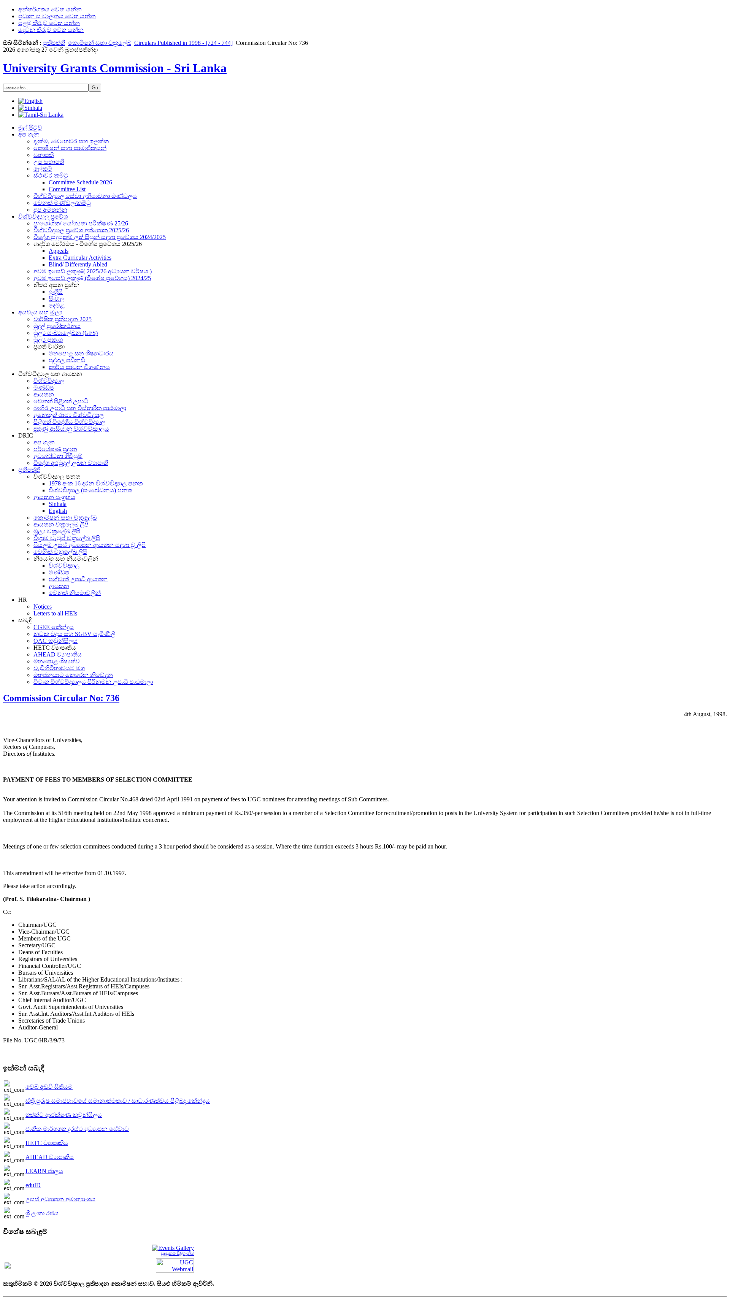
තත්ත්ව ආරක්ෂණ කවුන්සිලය (63, 1115)
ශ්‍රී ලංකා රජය (42, 1213)
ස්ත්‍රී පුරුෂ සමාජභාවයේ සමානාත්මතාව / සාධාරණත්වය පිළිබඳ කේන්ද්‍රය (117, 1100)
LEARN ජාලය (44, 1171)
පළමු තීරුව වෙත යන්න (49, 23)
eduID (33, 1185)
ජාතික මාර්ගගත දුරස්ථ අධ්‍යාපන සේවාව (77, 1129)
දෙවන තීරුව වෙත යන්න (51, 30)
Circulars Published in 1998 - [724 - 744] (183, 43)
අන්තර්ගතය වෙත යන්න (50, 9)
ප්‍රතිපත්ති (54, 43)
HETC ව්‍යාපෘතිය (46, 1143)
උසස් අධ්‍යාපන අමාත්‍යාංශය (60, 1199)
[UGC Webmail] (175, 1265)
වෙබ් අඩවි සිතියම (49, 1086)
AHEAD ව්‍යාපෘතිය (49, 1157)
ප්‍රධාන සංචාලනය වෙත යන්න (57, 16)
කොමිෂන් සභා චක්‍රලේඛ (99, 43)
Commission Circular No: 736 (61, 698)
